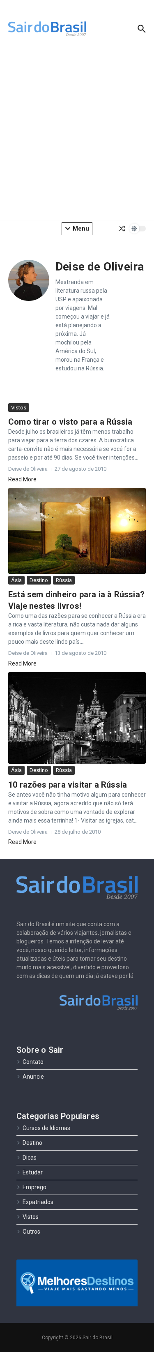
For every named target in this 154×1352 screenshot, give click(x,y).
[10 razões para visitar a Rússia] (77, 718)
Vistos (18, 407)
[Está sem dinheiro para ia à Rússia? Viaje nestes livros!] (77, 531)
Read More (22, 479)
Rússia (64, 580)
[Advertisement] (77, 135)
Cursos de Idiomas (46, 1128)
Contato (33, 1061)
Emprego (34, 1187)
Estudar (33, 1172)
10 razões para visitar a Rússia (67, 785)
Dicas (30, 1157)
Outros (31, 1231)
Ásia (16, 580)
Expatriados (38, 1202)
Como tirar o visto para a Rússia (70, 422)
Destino (39, 580)
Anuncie (33, 1076)
